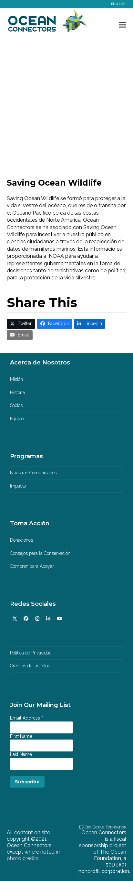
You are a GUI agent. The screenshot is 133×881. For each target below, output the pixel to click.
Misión (16, 379)
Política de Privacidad (31, 652)
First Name (21, 736)
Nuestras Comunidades (33, 472)
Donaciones (21, 540)
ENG (114, 3)
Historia (17, 392)
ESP (123, 3)
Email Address (26, 718)
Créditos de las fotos (30, 665)
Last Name (21, 754)
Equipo (17, 418)
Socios (16, 405)
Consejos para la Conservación (40, 553)
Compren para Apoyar (32, 566)
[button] (122, 24)
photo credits (23, 858)
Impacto (18, 486)
